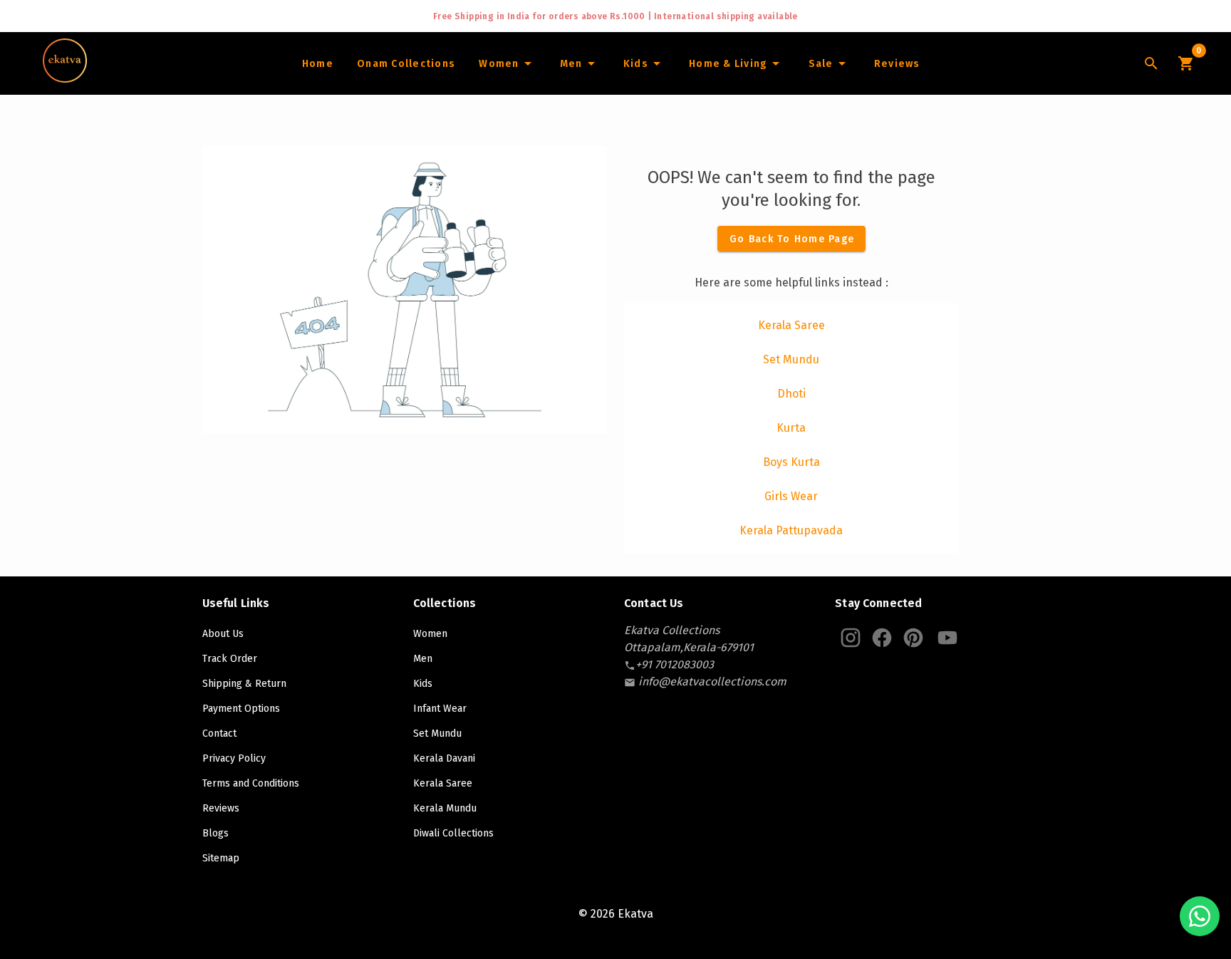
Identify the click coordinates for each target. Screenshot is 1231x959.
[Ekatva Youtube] (947, 637)
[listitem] (791, 326)
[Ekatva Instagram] (850, 637)
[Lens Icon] (1151, 63)
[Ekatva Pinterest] (913, 637)
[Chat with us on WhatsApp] (1200, 916)
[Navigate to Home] (65, 77)
